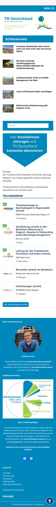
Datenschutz (39, 504)
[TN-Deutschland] (28, 22)
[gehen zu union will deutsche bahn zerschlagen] (8, 97)
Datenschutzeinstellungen (13, 490)
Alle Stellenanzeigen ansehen (15, 305)
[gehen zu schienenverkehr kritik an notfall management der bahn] (8, 83)
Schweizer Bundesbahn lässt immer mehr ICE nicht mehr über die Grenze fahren (33, 49)
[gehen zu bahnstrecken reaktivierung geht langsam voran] (8, 110)
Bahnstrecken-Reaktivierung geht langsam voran (32, 106)
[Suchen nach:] (28, 125)
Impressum (29, 504)
